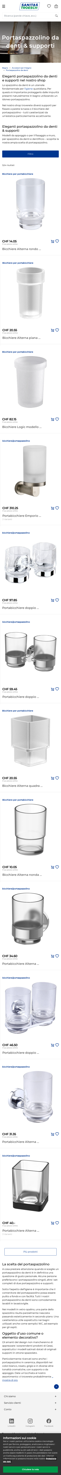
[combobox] (30, 16)
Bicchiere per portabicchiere (17, 174)
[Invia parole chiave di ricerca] (56, 16)
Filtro (30, 154)
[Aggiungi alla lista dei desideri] (56, 241)
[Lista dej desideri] (49, 6)
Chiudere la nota (30, 1469)
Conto (7, 1409)
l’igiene (28, 88)
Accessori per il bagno (21, 68)
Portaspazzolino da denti (17, 70)
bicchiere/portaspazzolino (16, 441)
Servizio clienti (12, 1402)
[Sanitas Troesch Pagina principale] (29, 6)
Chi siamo (10, 1396)
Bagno (5, 68)
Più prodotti (30, 1251)
